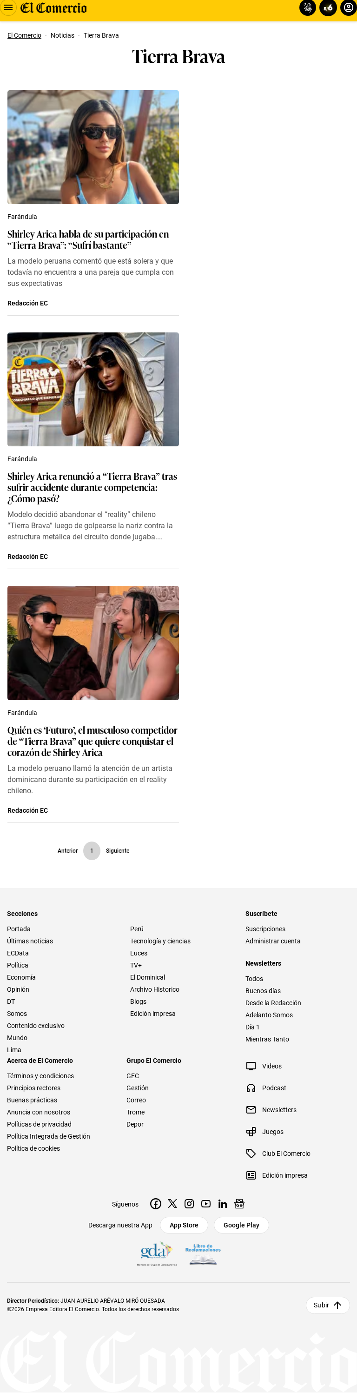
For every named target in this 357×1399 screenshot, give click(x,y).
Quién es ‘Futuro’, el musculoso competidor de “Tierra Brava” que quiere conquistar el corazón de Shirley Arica (92, 741)
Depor (135, 1124)
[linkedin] (222, 1203)
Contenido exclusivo (36, 1025)
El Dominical (147, 977)
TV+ (136, 965)
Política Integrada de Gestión (48, 1136)
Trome (135, 1112)
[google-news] (239, 1203)
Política (17, 965)
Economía (21, 977)
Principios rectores (33, 1088)
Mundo (17, 1037)
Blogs (138, 1001)
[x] (172, 1203)
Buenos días (263, 991)
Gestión (137, 1088)
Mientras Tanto (267, 1039)
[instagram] (189, 1203)
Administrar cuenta (273, 941)
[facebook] (155, 1203)
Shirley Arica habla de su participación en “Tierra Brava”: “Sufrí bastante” (88, 239)
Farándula (22, 216)
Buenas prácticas (32, 1100)
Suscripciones (265, 929)
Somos (17, 1013)
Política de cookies (33, 1148)
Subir (321, 1305)
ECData (18, 953)
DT (11, 1001)
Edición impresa (153, 1013)
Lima (14, 1050)
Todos (254, 978)
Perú (137, 929)
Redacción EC (27, 303)
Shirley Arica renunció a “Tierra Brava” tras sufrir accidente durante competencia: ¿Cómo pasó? (92, 487)
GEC (132, 1076)
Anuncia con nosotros (38, 1112)
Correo (136, 1100)
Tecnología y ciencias (160, 941)
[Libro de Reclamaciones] (203, 1254)
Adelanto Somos (269, 1015)
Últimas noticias (30, 941)
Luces (138, 953)
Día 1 (252, 1027)
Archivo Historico (154, 989)
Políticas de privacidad (39, 1124)
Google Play (241, 1225)
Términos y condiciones (40, 1076)
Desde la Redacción (273, 1003)
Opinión (18, 989)
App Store (184, 1225)
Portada (19, 929)
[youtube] (206, 1203)
